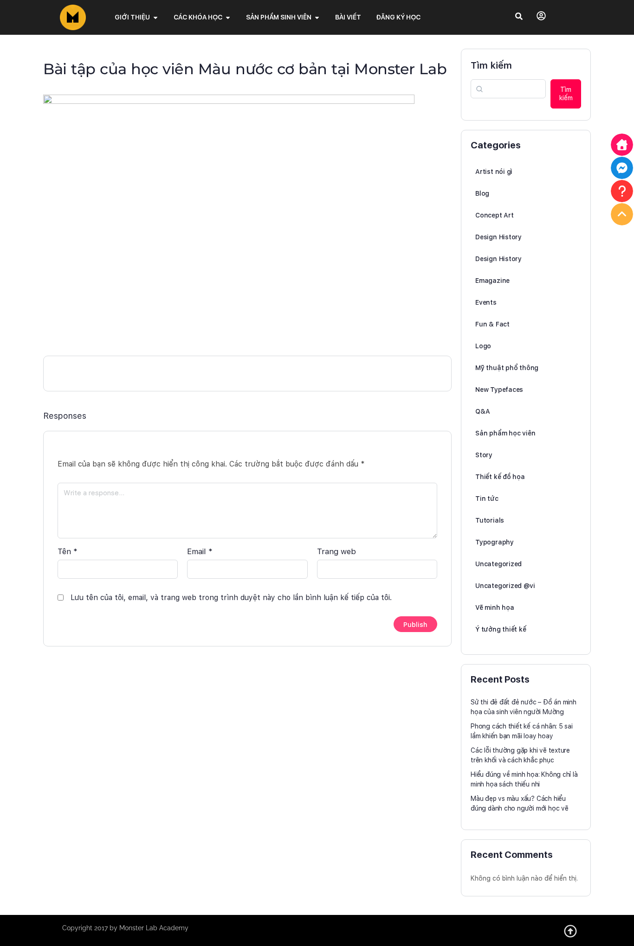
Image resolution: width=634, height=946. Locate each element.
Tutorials (489, 520)
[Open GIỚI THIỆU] (155, 17)
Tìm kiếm (491, 65)
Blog (482, 193)
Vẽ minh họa (494, 607)
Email (200, 551)
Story (483, 455)
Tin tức (486, 498)
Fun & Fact (492, 324)
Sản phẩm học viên (505, 433)
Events (486, 302)
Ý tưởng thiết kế (500, 629)
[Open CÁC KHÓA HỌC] (228, 17)
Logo (483, 346)
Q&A (482, 411)
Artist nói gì (493, 171)
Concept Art (494, 215)
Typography (494, 542)
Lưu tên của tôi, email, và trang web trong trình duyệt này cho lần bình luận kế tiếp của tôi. (231, 597)
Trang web (336, 551)
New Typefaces (499, 389)
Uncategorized (498, 564)
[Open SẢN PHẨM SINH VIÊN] (317, 17)
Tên (68, 551)
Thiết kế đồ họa (500, 476)
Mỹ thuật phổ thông (506, 367)
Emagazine (492, 280)
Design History (498, 237)
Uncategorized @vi (505, 585)
